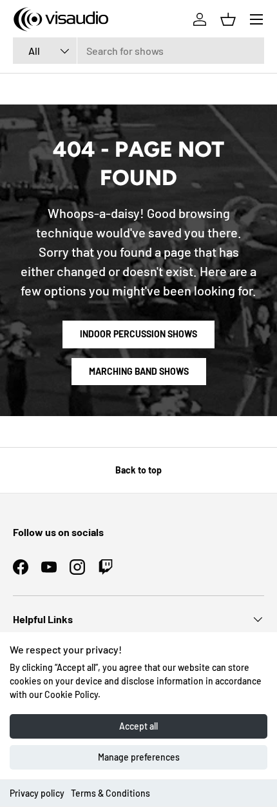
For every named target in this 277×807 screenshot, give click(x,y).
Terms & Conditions (110, 793)
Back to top (138, 469)
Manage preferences (139, 757)
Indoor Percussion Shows (138, 333)
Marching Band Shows (139, 371)
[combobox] (138, 50)
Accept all (138, 726)
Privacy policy (37, 793)
